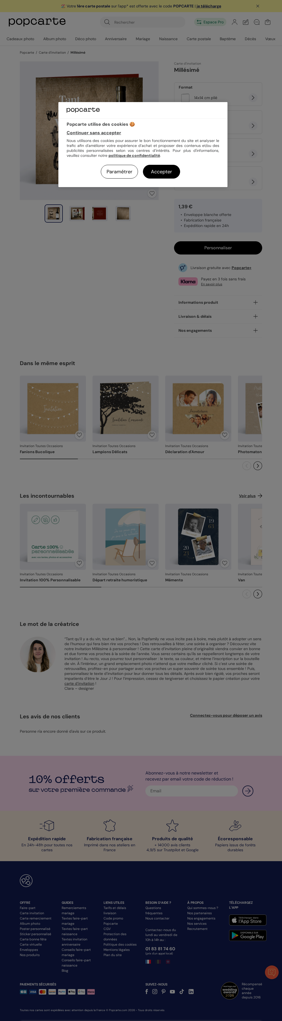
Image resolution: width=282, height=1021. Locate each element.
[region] (142, 144)
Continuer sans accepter (94, 132)
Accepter (161, 171)
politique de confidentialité (134, 155)
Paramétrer (119, 171)
